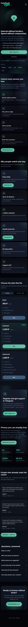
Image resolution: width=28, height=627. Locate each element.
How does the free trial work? (9, 570)
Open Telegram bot (10, 413)
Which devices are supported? (10, 560)
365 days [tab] (20, 293)
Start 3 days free (14, 52)
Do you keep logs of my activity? (10, 565)
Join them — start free (9, 534)
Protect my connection (9, 442)
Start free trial (8, 185)
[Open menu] (25, 4)
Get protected (8, 237)
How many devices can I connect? (11, 575)
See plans (14, 56)
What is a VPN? (5, 550)
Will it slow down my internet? (10, 555)
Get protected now (8, 150)
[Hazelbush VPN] (5, 4)
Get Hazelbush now (14, 604)
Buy (14, 317)
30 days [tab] (7, 293)
